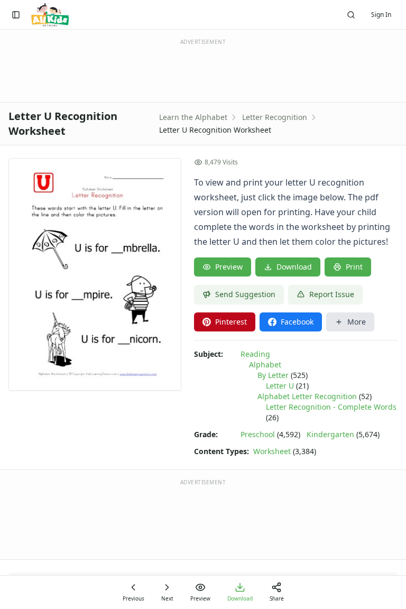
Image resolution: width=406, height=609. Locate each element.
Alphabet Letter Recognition (307, 396)
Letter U (280, 386)
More (356, 322)
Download (294, 267)
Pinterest (231, 322)
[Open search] (351, 14)
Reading (255, 354)
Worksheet (272, 451)
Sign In (381, 14)
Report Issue (331, 294)
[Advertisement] (203, 518)
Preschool (258, 434)
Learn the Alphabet (193, 117)
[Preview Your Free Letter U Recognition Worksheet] (94, 274)
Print (354, 267)
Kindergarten (330, 434)
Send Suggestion (245, 294)
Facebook (297, 322)
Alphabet (265, 364)
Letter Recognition (274, 117)
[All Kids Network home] (50, 14)
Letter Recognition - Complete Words (331, 407)
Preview (229, 267)
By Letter (273, 375)
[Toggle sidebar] (15, 14)
